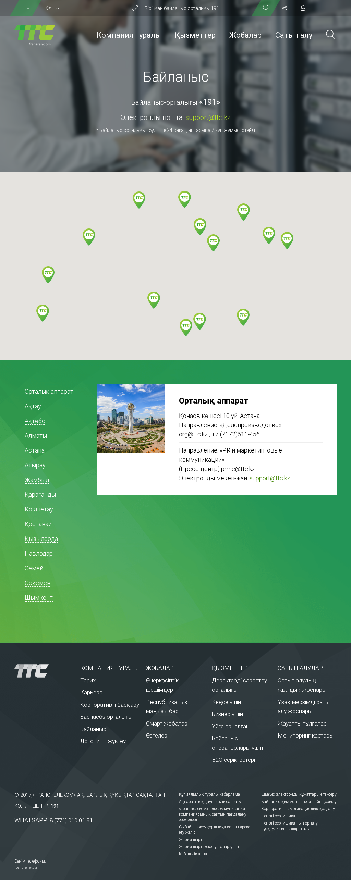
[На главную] (40, 670)
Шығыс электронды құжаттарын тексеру (299, 794)
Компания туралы (129, 35)
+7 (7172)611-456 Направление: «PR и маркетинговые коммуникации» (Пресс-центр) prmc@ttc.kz (230, 451)
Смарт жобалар (166, 723)
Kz (48, 8)
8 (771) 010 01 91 (71, 820)
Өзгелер (156, 735)
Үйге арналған (230, 726)
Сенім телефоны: (30, 861)
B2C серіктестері (233, 759)
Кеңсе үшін (226, 701)
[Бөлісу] (284, 8)
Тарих (88, 680)
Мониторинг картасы (306, 735)
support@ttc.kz (208, 117)
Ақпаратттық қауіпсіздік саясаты (210, 801)
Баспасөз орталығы (106, 716)
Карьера (91, 692)
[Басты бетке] (35, 35)
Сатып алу (293, 35)
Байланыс (93, 729)
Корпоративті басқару (109, 704)
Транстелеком (25, 867)
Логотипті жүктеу (103, 741)
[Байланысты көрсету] (265, 8)
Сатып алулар (300, 668)
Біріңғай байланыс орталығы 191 (182, 8)
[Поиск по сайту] (330, 35)
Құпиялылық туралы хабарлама (209, 794)
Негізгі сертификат (279, 816)
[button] (43, 313)
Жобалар (245, 35)
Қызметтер (195, 35)
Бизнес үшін (227, 713)
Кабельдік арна (193, 854)
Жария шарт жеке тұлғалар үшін (209, 846)
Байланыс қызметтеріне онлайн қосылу (299, 801)
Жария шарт (190, 839)
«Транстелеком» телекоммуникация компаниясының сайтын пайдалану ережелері (212, 814)
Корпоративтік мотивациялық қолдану (298, 808)
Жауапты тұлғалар (302, 723)
